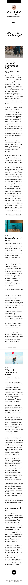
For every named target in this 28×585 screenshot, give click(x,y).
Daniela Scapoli (14, 35)
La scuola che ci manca (13, 239)
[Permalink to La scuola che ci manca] (14, 226)
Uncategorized (9, 61)
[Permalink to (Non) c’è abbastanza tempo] (14, 358)
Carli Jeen (10, 346)
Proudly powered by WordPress (12, 580)
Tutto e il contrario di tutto (11, 66)
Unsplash (14, 346)
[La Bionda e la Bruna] (14, 8)
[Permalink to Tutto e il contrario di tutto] (14, 52)
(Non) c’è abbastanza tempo (11, 372)
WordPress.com (15, 581)
